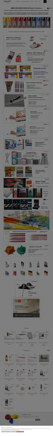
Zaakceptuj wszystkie (20, 431)
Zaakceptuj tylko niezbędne (6, 431)
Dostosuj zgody (13, 431)
